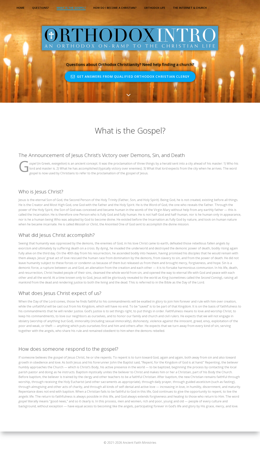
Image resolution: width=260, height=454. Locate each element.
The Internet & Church (190, 8)
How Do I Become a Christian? (114, 8)
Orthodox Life (154, 8)
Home (21, 8)
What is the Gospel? (71, 8)
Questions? (40, 8)
